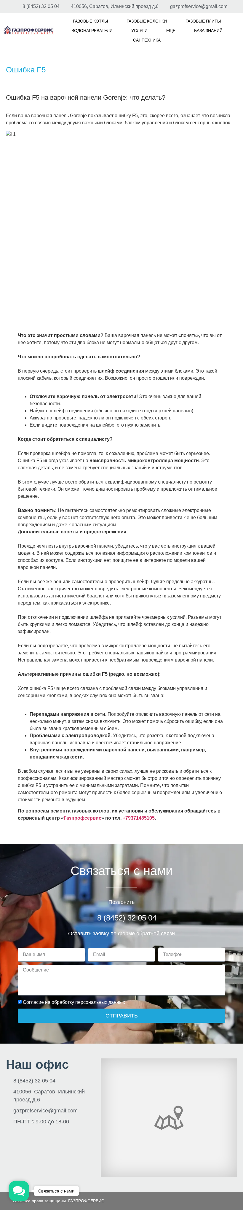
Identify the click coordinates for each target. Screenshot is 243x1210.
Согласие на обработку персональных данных (74, 1001)
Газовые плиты (203, 21)
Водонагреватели (92, 30)
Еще (170, 30)
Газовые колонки (147, 21)
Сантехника (147, 40)
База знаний (208, 30)
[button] (19, 1191)
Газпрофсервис (82, 818)
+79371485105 (139, 818)
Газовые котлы (90, 21)
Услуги (139, 30)
